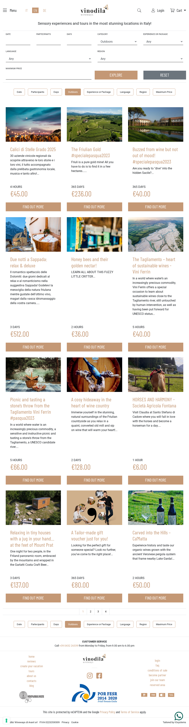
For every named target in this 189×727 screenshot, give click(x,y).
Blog (31, 685)
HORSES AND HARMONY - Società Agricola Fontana (154, 402)
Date (8, 34)
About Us (31, 676)
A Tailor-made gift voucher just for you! (89, 535)
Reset (164, 75)
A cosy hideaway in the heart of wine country (91, 402)
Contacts (31, 681)
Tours (31, 671)
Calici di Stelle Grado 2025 (33, 149)
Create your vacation (31, 666)
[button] (178, 10)
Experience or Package (155, 34)
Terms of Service (130, 712)
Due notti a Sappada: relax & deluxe (28, 262)
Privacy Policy (107, 712)
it (26, 10)
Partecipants (43, 34)
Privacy (65, 722)
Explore (116, 75)
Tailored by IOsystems (174, 722)
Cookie (74, 722)
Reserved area (157, 685)
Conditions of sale (157, 670)
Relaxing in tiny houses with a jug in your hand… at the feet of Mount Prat (32, 538)
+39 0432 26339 (68, 645)
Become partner (157, 675)
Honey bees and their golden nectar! (89, 262)
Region (101, 51)
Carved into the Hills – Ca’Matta (152, 535)
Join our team (157, 680)
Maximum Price (14, 68)
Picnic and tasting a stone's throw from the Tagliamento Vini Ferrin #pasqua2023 (30, 408)
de (44, 10)
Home (32, 656)
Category (102, 34)
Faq (157, 665)
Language (11, 51)
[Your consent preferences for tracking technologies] (6, 720)
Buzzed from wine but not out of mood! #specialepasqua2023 (155, 155)
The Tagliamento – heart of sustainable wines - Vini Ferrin (154, 265)
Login (157, 660)
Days (69, 34)
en (35, 10)
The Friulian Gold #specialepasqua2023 (90, 152)
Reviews (31, 661)
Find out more (33, 206)
